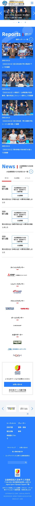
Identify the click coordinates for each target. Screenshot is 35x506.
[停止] (28, 414)
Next (31, 408)
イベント (27, 178)
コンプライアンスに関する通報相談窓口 (17, 456)
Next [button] (34, 15)
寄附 (19, 431)
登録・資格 (22, 427)
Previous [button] (1, 15)
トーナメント (11, 423)
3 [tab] (18, 22)
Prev (4, 408)
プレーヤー (22, 423)
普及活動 (10, 431)
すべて (7, 178)
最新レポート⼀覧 (22, 39)
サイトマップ (11, 447)
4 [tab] (21, 22)
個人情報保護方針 (17, 451)
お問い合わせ (17, 384)
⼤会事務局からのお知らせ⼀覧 (17, 172)
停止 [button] (25, 22)
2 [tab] (16, 22)
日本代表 (10, 427)
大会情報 (16, 178)
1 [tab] (13, 22)
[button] (32, 3)
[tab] (6, 178)
